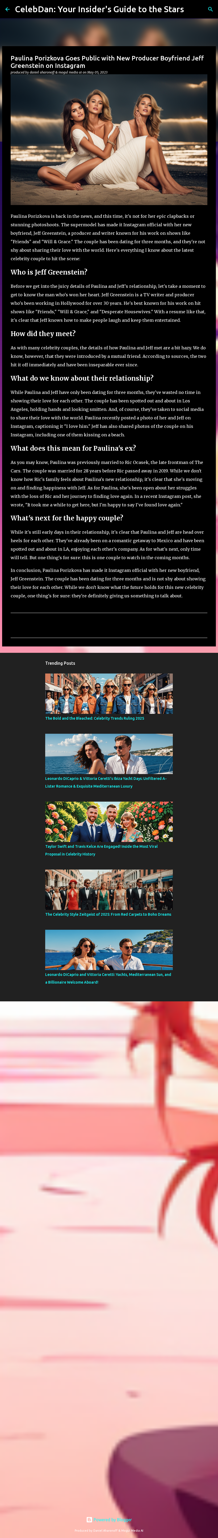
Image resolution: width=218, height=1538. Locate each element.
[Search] (210, 9)
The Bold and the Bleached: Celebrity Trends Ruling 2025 (94, 718)
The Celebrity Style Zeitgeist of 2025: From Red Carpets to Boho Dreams (108, 914)
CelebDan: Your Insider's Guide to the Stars (99, 9)
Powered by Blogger (112, 1519)
